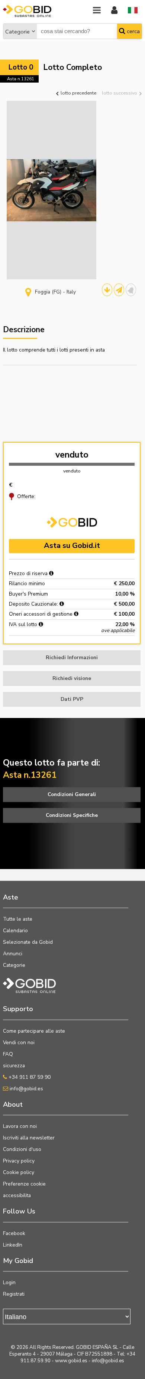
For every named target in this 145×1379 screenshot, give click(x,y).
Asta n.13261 (20, 79)
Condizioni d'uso (22, 1149)
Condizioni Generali (72, 794)
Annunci (12, 953)
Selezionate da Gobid (28, 942)
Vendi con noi (19, 1042)
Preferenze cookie (24, 1183)
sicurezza (14, 1065)
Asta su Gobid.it (72, 546)
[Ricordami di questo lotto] (131, 289)
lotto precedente (77, 93)
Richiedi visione (71, 678)
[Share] (119, 289)
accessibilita (17, 1195)
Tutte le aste (17, 919)
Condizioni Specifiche (72, 815)
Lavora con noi (20, 1126)
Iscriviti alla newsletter (29, 1137)
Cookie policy (18, 1172)
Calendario (15, 930)
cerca (132, 31)
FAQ (8, 1054)
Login (9, 1282)
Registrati (14, 1294)
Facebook (14, 1233)
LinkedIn (12, 1244)
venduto (71, 455)
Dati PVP (72, 699)
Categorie (17, 31)
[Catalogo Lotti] (107, 289)
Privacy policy (19, 1160)
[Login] (114, 10)
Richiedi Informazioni (72, 657)
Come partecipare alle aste (34, 1031)
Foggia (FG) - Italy (55, 291)
